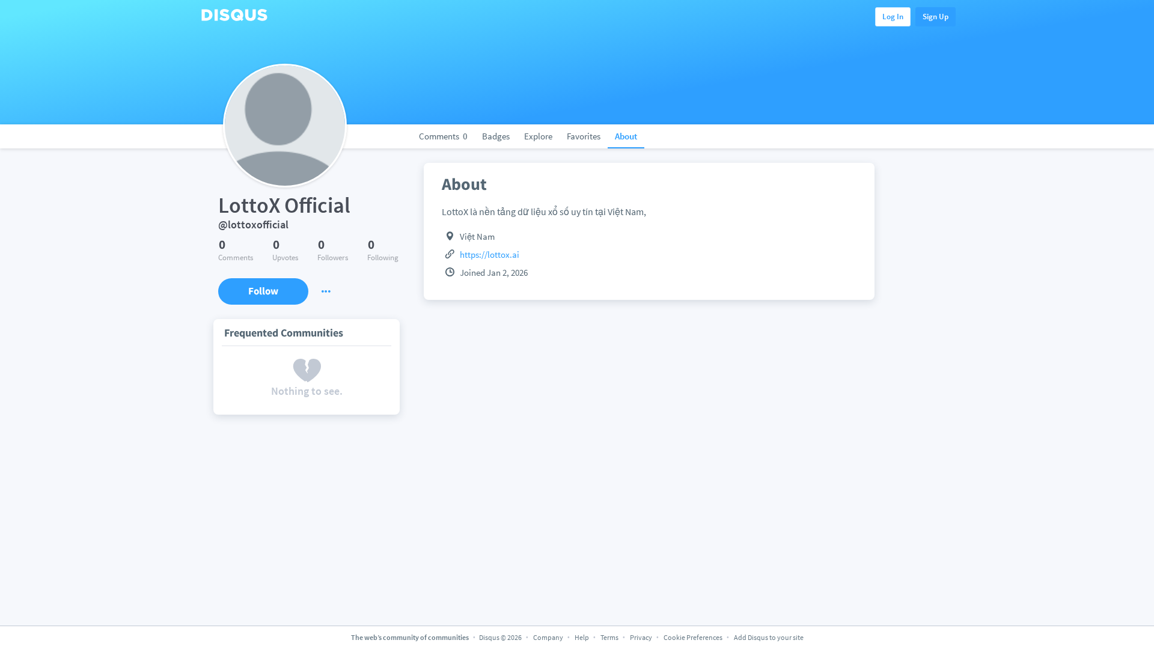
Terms (609, 637)
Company (548, 637)
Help (582, 637)
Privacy (641, 637)
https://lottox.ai (489, 254)
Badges (496, 136)
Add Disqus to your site (769, 637)
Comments (443, 136)
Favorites (583, 136)
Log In (892, 16)
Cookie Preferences (694, 637)
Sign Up (935, 16)
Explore (538, 136)
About (626, 136)
